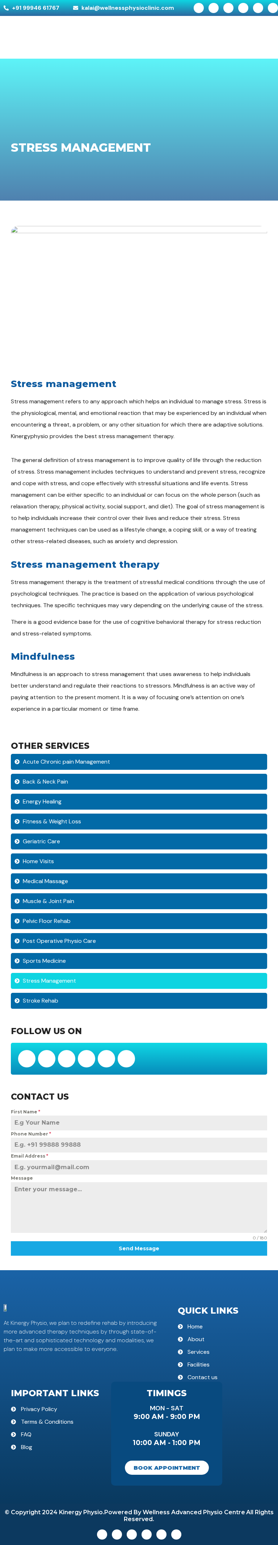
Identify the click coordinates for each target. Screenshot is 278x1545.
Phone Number (31, 1134)
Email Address (29, 1156)
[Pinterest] (273, 8)
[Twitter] (213, 8)
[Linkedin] (228, 8)
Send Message (139, 1248)
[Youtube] (258, 8)
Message (22, 1178)
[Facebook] (199, 8)
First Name (25, 1111)
